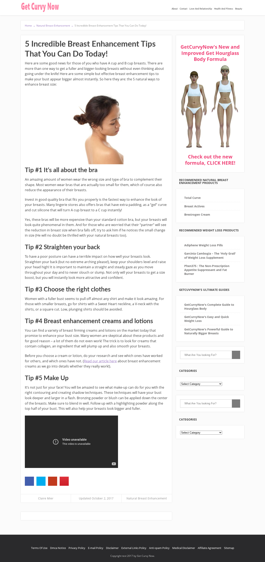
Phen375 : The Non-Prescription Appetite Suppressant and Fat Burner (206, 270)
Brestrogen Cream (197, 214)
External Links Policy (133, 548)
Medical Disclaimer (183, 548)
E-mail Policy (95, 548)
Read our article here (100, 361)
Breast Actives (194, 206)
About (175, 9)
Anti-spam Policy (159, 548)
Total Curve (192, 198)
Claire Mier (45, 498)
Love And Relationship (200, 9)
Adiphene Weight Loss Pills (203, 245)
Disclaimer (112, 548)
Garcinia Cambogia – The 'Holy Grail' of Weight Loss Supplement (210, 255)
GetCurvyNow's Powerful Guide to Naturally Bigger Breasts (208, 331)
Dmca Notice (58, 548)
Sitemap (229, 548)
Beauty (238, 9)
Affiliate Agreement (209, 548)
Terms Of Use (39, 548)
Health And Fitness (223, 9)
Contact (183, 9)
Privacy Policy (77, 548)
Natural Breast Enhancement (146, 498)
